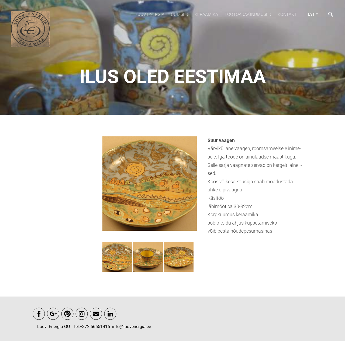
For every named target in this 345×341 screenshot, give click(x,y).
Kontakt (287, 14)
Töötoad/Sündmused (248, 14)
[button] (312, 14)
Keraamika (206, 14)
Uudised (179, 14)
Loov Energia (150, 14)
